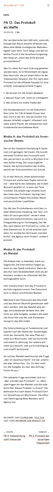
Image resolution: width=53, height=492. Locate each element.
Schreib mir (26, 417)
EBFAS (6, 15)
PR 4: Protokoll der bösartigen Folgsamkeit (39, 439)
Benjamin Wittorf (14, 5)
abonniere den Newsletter (30, 420)
